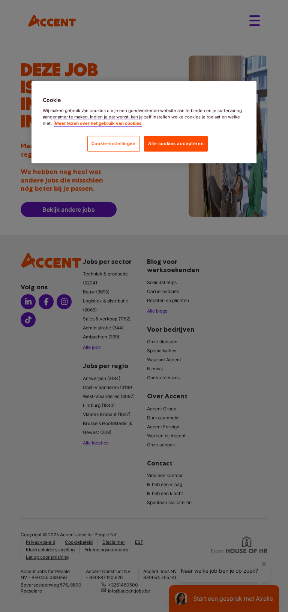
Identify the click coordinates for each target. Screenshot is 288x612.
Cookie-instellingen (114, 143)
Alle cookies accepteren (176, 143)
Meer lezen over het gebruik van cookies (98, 123)
